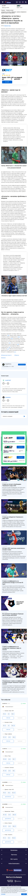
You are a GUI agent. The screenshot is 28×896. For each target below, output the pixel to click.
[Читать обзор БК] (8, 438)
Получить (21, 437)
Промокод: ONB (21, 441)
